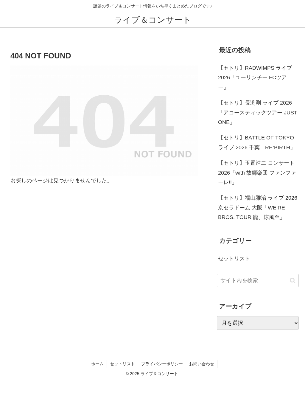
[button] (292, 280)
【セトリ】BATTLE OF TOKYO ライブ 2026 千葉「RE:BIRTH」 (256, 142)
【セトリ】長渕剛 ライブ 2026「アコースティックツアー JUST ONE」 (257, 112)
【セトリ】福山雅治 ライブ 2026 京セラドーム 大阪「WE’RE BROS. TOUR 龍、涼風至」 (257, 207)
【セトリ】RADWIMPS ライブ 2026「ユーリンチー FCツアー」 (255, 77)
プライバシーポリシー (162, 363)
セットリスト (122, 363)
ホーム (97, 363)
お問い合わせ (201, 363)
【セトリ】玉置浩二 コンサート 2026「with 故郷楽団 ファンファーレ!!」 (257, 172)
